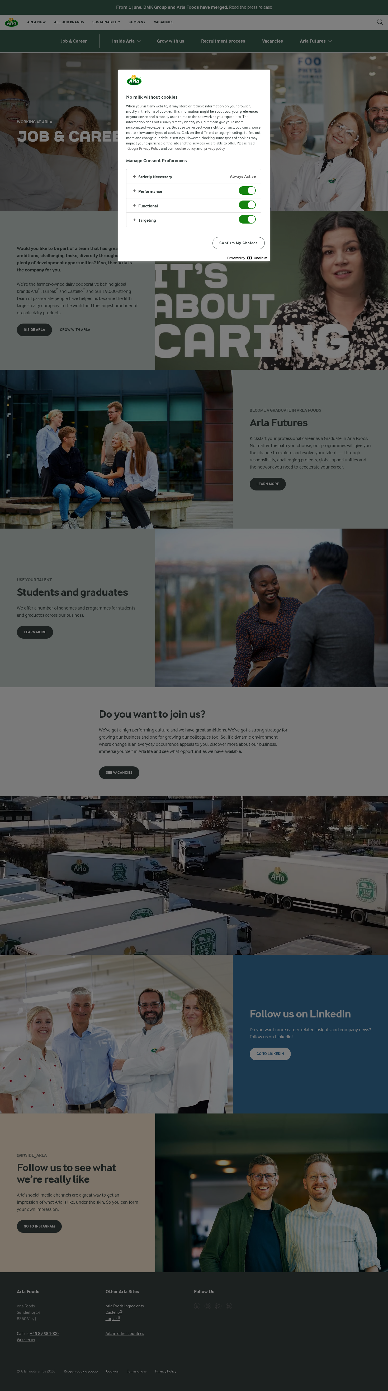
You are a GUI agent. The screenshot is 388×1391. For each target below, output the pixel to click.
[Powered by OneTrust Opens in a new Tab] (247, 258)
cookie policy (185, 148)
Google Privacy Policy (143, 148)
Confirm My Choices (238, 243)
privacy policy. (214, 148)
